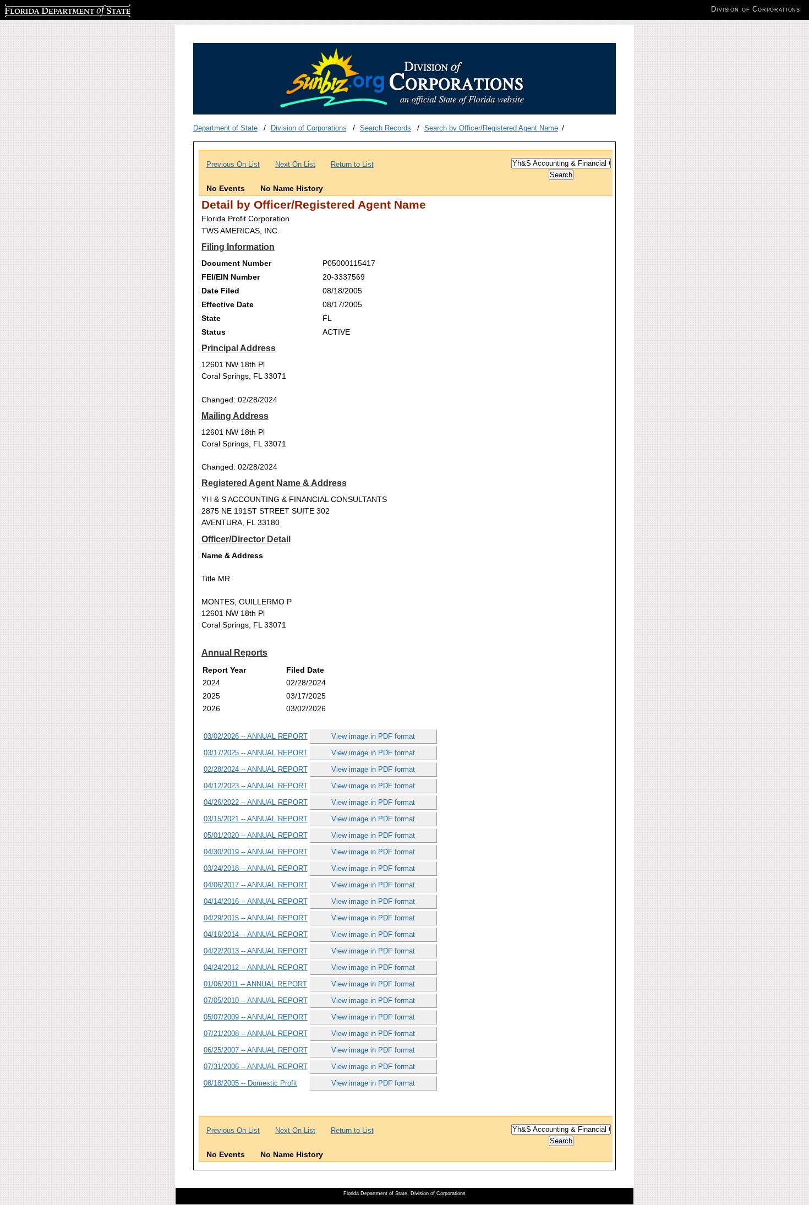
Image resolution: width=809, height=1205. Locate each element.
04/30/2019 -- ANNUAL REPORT (256, 852)
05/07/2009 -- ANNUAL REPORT (256, 1017)
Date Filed (220, 290)
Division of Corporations (309, 128)
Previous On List (233, 164)
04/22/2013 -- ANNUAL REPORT (256, 951)
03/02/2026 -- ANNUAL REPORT (256, 736)
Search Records (385, 128)
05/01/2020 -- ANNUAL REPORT (256, 835)
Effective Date (227, 304)
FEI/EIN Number (230, 276)
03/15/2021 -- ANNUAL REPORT (256, 819)
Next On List (295, 164)
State (211, 318)
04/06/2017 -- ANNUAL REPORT (256, 885)
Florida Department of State (48, 9)
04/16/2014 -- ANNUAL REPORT (256, 934)
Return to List (352, 164)
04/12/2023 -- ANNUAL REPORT (256, 786)
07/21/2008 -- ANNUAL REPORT (256, 1033)
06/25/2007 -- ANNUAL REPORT (256, 1050)
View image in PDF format (373, 736)
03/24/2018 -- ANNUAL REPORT (256, 868)
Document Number (236, 263)
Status (213, 332)
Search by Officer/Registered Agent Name (491, 128)
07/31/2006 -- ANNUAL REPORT (256, 1066)
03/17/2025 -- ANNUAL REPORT (256, 753)
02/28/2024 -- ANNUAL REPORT (256, 769)
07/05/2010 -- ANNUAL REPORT (256, 1000)
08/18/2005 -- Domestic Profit (250, 1083)
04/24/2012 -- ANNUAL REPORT (256, 967)
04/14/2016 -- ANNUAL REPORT (256, 901)
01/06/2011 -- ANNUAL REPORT (255, 984)
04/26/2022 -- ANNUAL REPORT (256, 802)
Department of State (225, 128)
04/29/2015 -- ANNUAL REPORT (256, 918)
